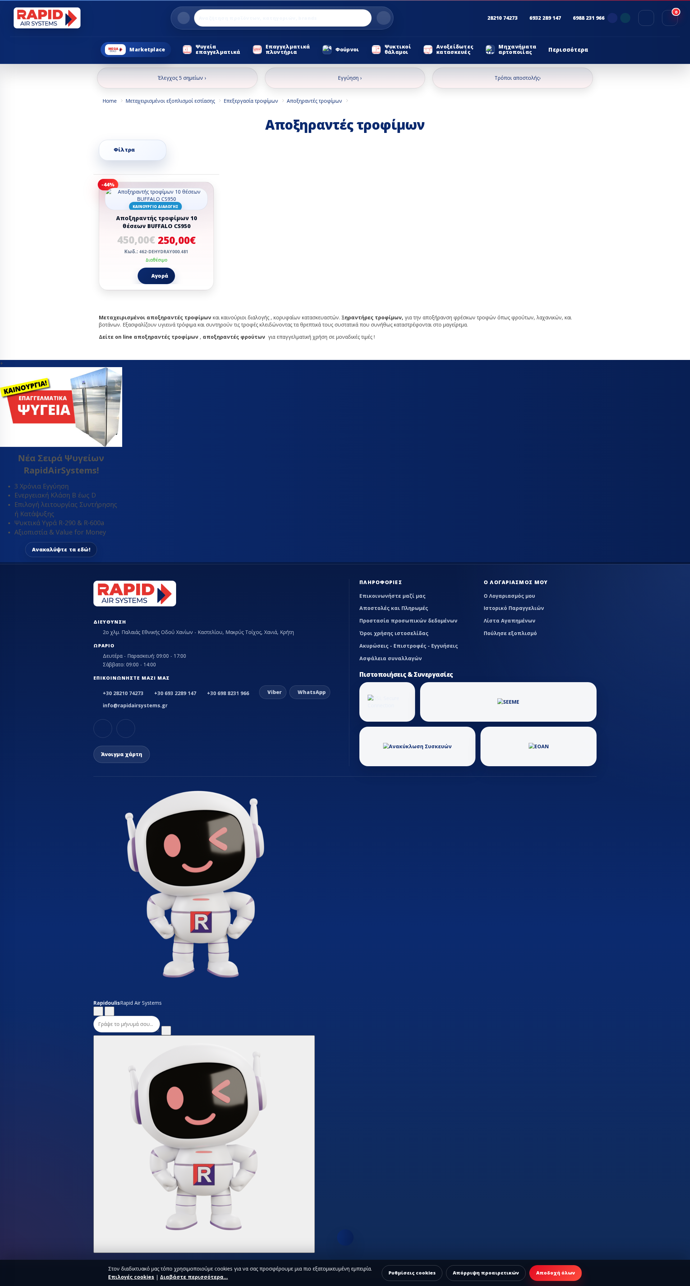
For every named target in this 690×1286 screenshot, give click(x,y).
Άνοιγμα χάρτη (121, 754)
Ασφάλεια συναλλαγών (390, 658)
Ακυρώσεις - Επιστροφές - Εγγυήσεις (408, 645)
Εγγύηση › (350, 77)
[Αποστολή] (166, 1030)
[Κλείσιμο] (109, 1011)
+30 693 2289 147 (175, 693)
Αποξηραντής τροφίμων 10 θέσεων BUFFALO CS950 (156, 222)
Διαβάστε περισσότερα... (194, 1276)
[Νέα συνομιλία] (98, 1011)
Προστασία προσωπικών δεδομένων (408, 620)
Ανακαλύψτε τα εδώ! (61, 549)
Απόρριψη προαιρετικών (486, 1272)
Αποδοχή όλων (555, 1272)
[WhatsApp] (625, 18)
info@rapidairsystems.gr (135, 705)
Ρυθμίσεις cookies (412, 1272)
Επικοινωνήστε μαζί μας (392, 595)
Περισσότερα (568, 49)
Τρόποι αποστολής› (517, 77)
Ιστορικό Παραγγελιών (514, 608)
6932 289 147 (545, 17)
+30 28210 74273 (123, 693)
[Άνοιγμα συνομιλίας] (204, 1144)
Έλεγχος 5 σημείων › (182, 77)
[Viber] (612, 18)
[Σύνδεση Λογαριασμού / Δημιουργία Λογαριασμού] (646, 18)
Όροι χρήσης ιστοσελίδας (393, 633)
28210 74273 (502, 17)
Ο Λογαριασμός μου (509, 595)
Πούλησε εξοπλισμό (510, 633)
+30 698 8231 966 (228, 693)
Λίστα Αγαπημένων (509, 620)
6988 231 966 (588, 17)
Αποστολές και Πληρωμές (393, 608)
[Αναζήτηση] (384, 18)
